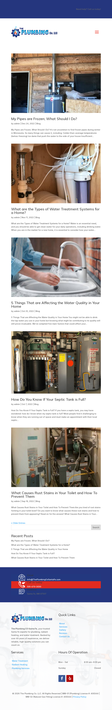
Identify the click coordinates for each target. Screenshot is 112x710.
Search (96, 527)
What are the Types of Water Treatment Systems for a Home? (55, 211)
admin (17, 123)
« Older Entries (18, 523)
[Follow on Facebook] (61, 678)
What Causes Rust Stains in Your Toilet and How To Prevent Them (54, 495)
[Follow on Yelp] (69, 678)
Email (30, 575)
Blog (38, 123)
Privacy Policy (79, 697)
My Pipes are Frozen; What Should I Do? (44, 118)
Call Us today (34, 582)
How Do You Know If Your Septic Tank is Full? (48, 399)
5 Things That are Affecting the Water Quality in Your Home (55, 305)
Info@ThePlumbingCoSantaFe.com (43, 579)
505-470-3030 (34, 586)
